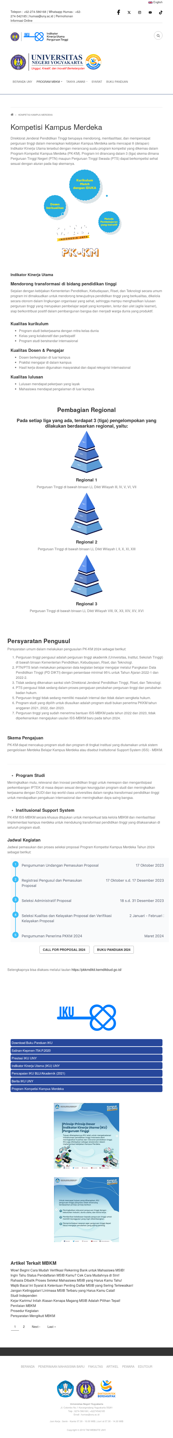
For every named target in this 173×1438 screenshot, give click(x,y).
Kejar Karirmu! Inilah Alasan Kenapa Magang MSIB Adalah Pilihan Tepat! (65, 1300)
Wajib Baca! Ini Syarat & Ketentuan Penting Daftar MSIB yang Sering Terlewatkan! (72, 1285)
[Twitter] (129, 12)
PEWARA (128, 1367)
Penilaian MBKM (23, 1305)
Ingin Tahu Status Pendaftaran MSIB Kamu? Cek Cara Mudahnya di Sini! (65, 1275)
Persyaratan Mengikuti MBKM (33, 1315)
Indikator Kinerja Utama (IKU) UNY (36, 1065)
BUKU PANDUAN (117, 82)
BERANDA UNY (22, 82)
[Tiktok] (160, 12)
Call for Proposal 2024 (64, 949)
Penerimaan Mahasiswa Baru (61, 1367)
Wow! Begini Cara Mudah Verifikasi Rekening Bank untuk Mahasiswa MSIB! (67, 1270)
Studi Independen (24, 1295)
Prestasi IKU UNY (24, 1058)
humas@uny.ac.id (41, 16)
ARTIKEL (112, 1367)
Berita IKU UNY (22, 1081)
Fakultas (95, 1367)
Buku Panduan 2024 (113, 949)
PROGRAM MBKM (47, 83)
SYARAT (97, 82)
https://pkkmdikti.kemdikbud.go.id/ (97, 969)
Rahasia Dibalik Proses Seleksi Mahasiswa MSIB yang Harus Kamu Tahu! (66, 1280)
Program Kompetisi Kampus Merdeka (38, 1088)
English (157, 2)
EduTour (145, 1367)
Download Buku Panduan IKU (32, 1042)
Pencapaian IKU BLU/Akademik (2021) (38, 1073)
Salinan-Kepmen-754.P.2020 (31, 1050)
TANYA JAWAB (74, 83)
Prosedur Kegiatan (25, 1310)
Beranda (28, 1367)
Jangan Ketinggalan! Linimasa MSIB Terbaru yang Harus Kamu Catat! (63, 1290)
